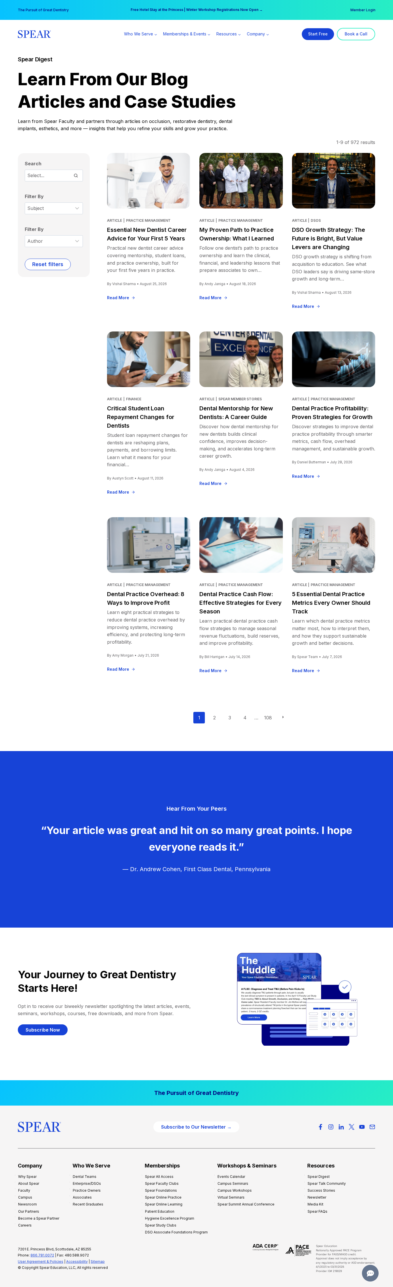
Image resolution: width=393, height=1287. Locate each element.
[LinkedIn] (341, 1127)
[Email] (372, 1127)
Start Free (318, 33)
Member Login (362, 10)
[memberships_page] (196, 1093)
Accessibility (77, 1261)
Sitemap (98, 1261)
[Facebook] (320, 1127)
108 (268, 718)
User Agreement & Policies (40, 1261)
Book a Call (356, 33)
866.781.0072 (42, 1255)
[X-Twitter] (351, 1127)
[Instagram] (331, 1127)
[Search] (75, 175)
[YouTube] (362, 1127)
